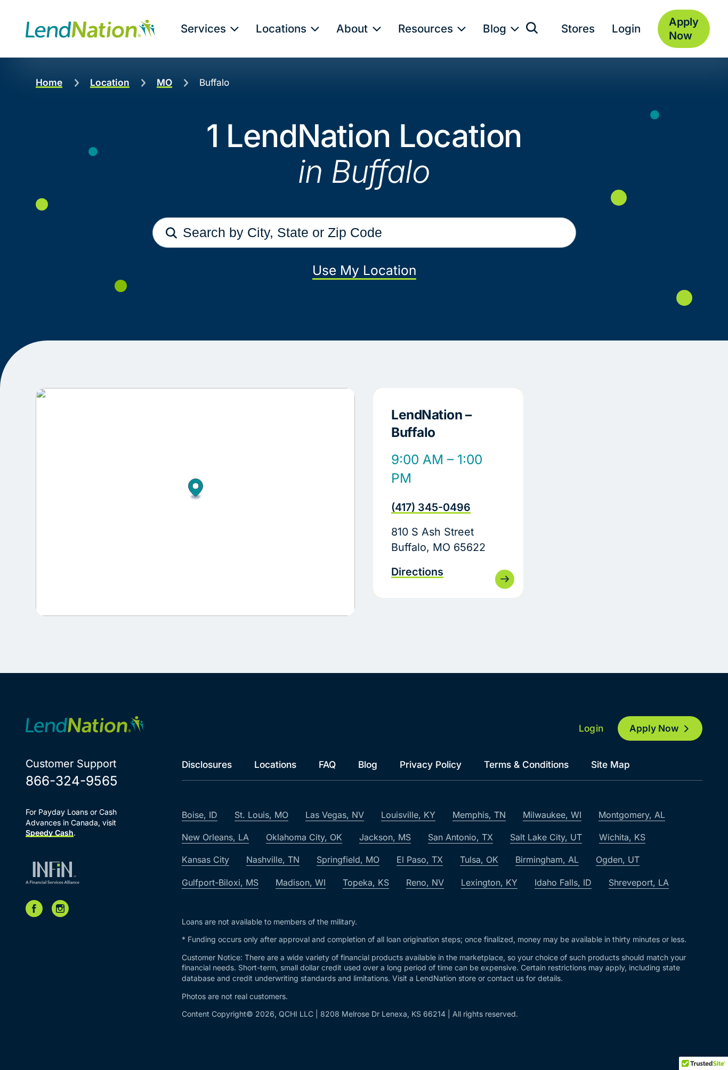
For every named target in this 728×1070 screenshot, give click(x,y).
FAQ (327, 764)
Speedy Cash (50, 832)
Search (171, 233)
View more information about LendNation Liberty (448, 493)
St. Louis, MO (261, 814)
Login (626, 28)
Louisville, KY (408, 814)
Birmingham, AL (547, 859)
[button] (195, 490)
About (352, 28)
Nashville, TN (273, 859)
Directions (417, 571)
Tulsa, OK (479, 859)
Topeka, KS (366, 882)
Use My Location (364, 270)
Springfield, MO (348, 859)
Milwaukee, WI (552, 814)
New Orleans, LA (215, 837)
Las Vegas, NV (334, 814)
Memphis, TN (479, 814)
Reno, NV (425, 882)
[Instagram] (60, 908)
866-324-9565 (72, 781)
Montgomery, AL (631, 814)
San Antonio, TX (460, 837)
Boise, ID (199, 814)
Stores (578, 28)
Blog (494, 28)
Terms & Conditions (526, 764)
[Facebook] (34, 908)
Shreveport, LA (639, 882)
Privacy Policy (431, 764)
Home (49, 82)
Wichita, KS (622, 837)
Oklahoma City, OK (304, 837)
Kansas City (205, 859)
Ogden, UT (618, 859)
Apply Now (654, 728)
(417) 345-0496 (431, 507)
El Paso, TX (420, 859)
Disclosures (207, 764)
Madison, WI (301, 882)
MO (164, 82)
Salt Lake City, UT (546, 837)
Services (203, 28)
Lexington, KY (489, 882)
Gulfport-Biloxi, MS (220, 882)
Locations (281, 28)
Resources (425, 28)
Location (110, 82)
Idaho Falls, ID (563, 882)
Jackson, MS (385, 837)
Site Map (610, 764)
